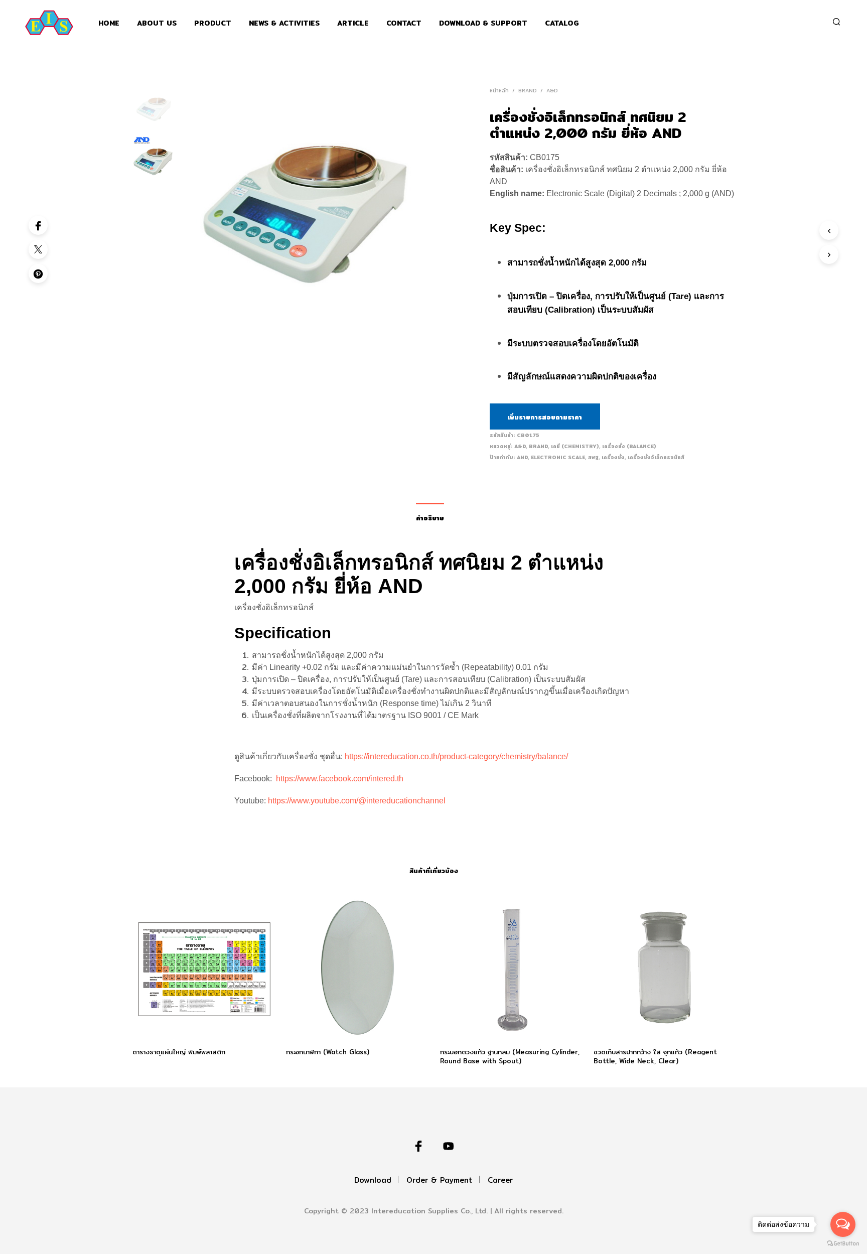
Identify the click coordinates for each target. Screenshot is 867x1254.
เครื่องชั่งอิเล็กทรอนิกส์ (656, 457)
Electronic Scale (558, 457)
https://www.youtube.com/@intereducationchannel (357, 800)
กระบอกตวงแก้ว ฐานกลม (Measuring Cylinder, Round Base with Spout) (510, 1055)
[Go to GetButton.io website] (843, 1243)
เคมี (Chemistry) (575, 446)
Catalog (562, 23)
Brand (527, 90)
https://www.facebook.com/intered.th (339, 778)
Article (353, 23)
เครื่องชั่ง (613, 457)
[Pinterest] (38, 273)
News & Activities (284, 23)
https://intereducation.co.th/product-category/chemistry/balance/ (456, 756)
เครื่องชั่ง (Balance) (629, 446)
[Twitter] (38, 249)
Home (108, 23)
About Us (157, 23)
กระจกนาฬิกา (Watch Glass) (327, 1051)
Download (372, 1180)
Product (212, 23)
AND (522, 457)
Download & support (483, 23)
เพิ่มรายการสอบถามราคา (544, 417)
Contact (403, 23)
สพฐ (593, 457)
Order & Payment (439, 1180)
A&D (552, 90)
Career (500, 1180)
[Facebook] (38, 225)
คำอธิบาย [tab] (430, 518)
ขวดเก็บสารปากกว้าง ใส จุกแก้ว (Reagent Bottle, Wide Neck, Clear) (655, 1055)
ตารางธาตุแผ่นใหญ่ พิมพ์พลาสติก (178, 1051)
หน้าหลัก (499, 90)
